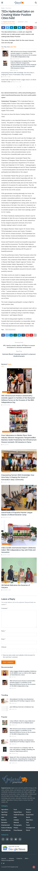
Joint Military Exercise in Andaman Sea (22, 707)
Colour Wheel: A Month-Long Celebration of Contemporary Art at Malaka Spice (22, 722)
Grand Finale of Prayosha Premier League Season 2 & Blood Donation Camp (16, 513)
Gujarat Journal (14, 867)
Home (2, 8)
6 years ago (14, 709)
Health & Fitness (19, 815)
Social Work (29, 815)
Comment (4, 608)
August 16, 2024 (6, 554)
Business (4, 820)
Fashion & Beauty (6, 828)
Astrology (4, 815)
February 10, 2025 (16, 81)
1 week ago (14, 703)
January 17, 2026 (6, 76)
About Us (3, 858)
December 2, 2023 (6, 590)
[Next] (20, 87)
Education (6, 581)
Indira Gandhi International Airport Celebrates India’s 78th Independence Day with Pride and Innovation (18, 550)
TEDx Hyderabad (10, 329)
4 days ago (13, 688)
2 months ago (14, 753)
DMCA (26, 858)
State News (8, 8)
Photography (18, 825)
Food (15, 809)
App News (4, 812)
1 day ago (13, 677)
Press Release (18, 830)
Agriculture (4, 809)
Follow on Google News (7, 860)
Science (28, 812)
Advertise (11, 858)
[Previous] (17, 87)
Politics (16, 828)
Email (3, 639)
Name (3, 631)
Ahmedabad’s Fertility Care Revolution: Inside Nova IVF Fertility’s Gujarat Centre (22, 700)
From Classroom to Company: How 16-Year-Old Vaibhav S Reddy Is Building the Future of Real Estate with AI (22, 749)
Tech (27, 822)
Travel (28, 825)
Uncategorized (30, 828)
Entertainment (5, 825)
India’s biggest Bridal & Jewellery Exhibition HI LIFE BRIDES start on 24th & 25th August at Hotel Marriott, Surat (23, 673)
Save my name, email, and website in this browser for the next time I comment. (19, 656)
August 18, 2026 (15, 59)
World (28, 830)
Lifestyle (16, 820)
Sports (28, 817)
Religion (28, 809)
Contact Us (19, 858)
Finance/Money (5, 830)
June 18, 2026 (14, 70)
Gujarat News (18, 812)
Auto (2, 817)
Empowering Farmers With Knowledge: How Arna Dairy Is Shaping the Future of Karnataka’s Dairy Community (17, 477)
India (15, 817)
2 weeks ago (14, 725)
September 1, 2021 (23, 22)
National (16, 822)
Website (3, 647)
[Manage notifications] (33, 867)
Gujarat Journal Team (9, 22)
